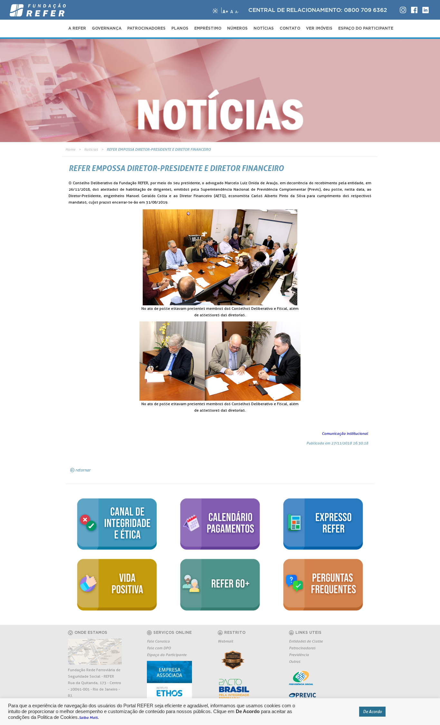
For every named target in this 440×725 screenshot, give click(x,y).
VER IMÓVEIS (319, 28)
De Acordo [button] (372, 711)
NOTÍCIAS (263, 28)
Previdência (299, 654)
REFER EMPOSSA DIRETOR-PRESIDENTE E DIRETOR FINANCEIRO (159, 149)
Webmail (225, 641)
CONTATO (290, 28)
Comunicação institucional (345, 433)
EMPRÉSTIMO (207, 28)
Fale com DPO (159, 647)
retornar (83, 469)
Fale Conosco (158, 641)
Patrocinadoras (302, 647)
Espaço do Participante (167, 654)
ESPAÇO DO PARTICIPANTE (365, 28)
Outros (294, 661)
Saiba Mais (88, 717)
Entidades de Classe (306, 641)
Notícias (91, 149)
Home (70, 149)
